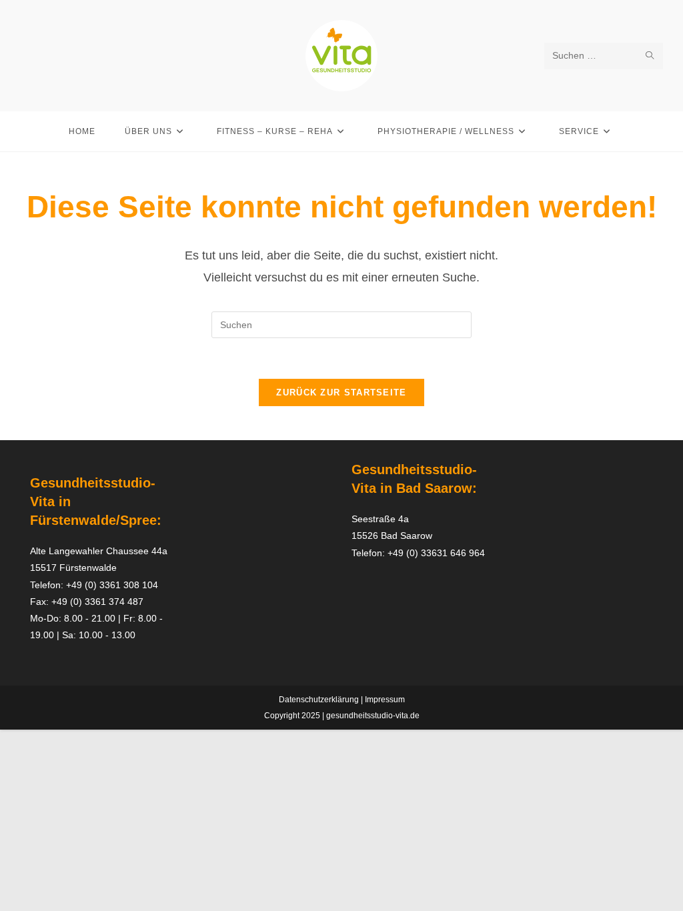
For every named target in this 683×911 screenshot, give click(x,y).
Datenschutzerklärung (319, 699)
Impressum (385, 699)
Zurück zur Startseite (341, 392)
